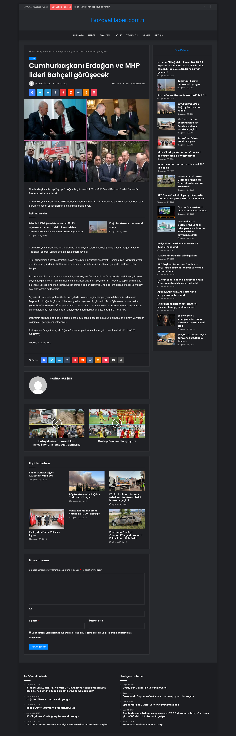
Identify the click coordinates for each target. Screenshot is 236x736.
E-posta (34, 620)
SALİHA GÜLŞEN (42, 83)
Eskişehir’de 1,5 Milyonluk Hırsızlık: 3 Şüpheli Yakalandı (177, 245)
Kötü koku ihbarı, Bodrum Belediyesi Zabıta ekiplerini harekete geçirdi (125, 497)
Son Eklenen (182, 50)
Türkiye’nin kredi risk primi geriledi (177, 255)
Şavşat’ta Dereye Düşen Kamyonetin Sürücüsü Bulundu (192, 338)
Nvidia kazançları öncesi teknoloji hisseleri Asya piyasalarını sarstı (177, 305)
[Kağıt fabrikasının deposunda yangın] (98, 227)
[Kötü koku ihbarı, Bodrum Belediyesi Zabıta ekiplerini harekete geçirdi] (127, 481)
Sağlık (118, 35)
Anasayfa (78, 35)
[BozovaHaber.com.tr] (118, 20)
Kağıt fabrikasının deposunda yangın (92, 6)
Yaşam (146, 35)
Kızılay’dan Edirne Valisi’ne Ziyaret (44, 534)
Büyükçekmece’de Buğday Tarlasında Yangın (84, 496)
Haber (91, 35)
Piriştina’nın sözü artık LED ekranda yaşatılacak (192, 209)
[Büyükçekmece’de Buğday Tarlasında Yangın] (87, 481)
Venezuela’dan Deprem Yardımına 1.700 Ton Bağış (84, 512)
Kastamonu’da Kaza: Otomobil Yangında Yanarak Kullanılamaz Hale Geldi (126, 535)
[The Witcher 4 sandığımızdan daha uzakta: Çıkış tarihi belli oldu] (166, 320)
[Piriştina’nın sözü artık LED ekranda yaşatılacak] (166, 212)
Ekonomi (105, 35)
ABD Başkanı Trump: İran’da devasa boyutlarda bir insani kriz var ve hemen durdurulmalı (180, 268)
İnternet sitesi (96, 620)
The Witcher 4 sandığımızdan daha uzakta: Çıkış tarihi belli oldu (191, 321)
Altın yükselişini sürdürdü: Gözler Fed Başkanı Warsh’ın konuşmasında (179, 154)
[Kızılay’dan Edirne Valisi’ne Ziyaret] (46, 519)
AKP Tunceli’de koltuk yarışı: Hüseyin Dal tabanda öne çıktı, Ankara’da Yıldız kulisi (181, 197)
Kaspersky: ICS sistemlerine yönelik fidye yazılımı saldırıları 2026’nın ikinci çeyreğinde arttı (191, 228)
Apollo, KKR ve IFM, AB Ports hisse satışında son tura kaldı (176, 293)
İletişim (158, 35)
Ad (31, 608)
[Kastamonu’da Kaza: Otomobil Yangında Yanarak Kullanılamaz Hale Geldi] (127, 519)
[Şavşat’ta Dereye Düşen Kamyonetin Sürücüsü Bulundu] (166, 339)
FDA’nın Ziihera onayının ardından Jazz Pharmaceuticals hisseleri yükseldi (180, 281)
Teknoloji (132, 35)
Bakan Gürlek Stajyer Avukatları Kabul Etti (41, 474)
